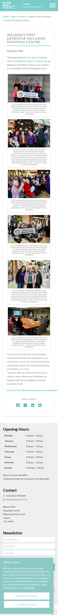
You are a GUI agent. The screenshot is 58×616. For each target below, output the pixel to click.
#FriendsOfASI (14, 390)
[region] (26, 586)
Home (6, 16)
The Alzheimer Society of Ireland (27, 61)
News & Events (18, 16)
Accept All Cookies (26, 596)
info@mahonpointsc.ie (16, 499)
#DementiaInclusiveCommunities (38, 390)
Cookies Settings (26, 604)
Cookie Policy (28, 587)
